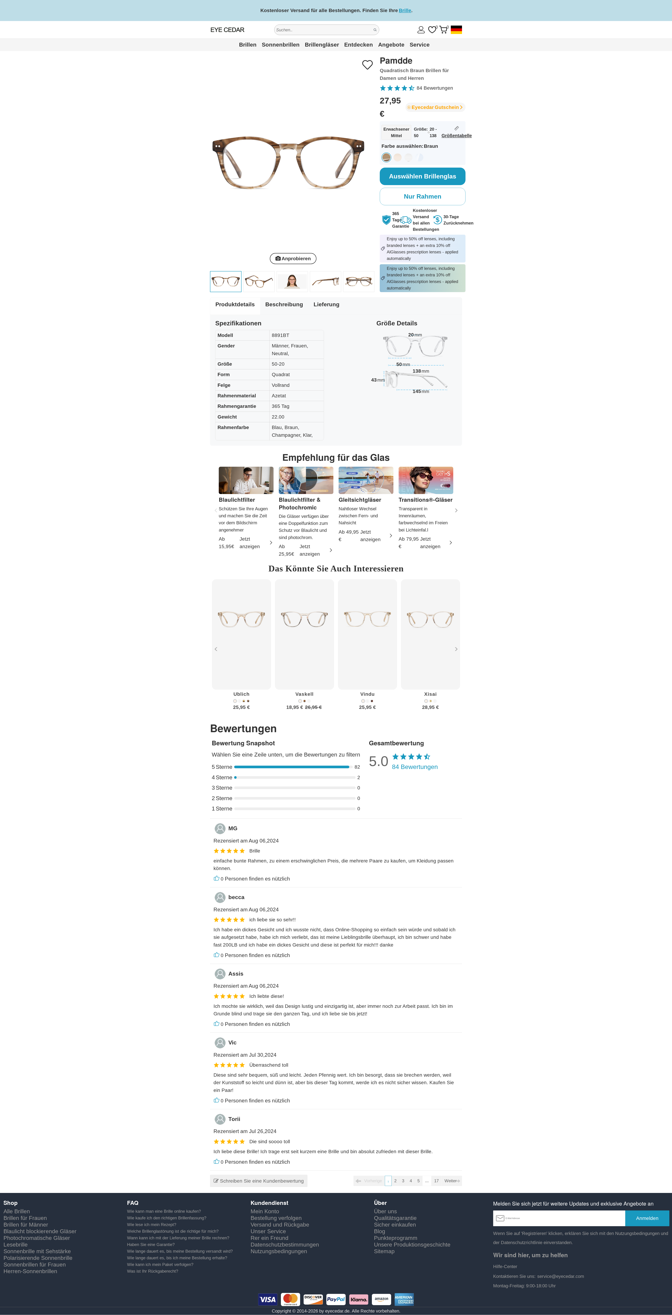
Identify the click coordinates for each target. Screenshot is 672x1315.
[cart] (443, 30)
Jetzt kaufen (453, 10)
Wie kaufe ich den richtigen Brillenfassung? (166, 1218)
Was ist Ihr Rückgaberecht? (152, 1271)
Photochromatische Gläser (37, 1237)
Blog (379, 1231)
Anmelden (647, 1218)
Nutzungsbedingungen (279, 1251)
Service (420, 45)
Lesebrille (16, 1244)
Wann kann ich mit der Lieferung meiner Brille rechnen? (178, 1237)
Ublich (241, 694)
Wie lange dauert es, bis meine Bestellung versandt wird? (180, 1251)
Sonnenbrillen (281, 45)
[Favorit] (432, 29)
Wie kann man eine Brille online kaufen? (164, 1211)
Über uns (385, 1211)
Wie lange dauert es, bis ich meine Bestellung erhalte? (177, 1257)
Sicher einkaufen (395, 1224)
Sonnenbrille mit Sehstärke (37, 1251)
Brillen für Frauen (25, 1218)
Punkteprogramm (395, 1237)
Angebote (391, 45)
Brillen (248, 45)
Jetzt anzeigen (250, 542)
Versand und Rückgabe (280, 1224)
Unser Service (268, 1231)
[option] (241, 647)
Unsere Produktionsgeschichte (412, 1244)
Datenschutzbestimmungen (285, 1244)
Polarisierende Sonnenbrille (38, 1257)
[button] (456, 510)
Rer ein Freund (269, 1237)
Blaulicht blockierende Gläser (40, 1231)
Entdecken (358, 45)
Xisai (430, 694)
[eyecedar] (227, 30)
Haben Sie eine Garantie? (151, 1244)
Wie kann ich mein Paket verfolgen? (160, 1264)
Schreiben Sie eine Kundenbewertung (261, 1181)
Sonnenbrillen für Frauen (35, 1264)
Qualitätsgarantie (395, 1218)
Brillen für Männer (26, 1224)
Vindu (367, 694)
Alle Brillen (17, 1211)
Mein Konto (265, 1211)
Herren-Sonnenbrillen (30, 1271)
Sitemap (384, 1251)
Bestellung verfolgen (276, 1218)
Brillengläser (322, 45)
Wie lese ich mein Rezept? (151, 1224)
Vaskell (304, 694)
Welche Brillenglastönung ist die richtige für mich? (173, 1231)
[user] (421, 29)
